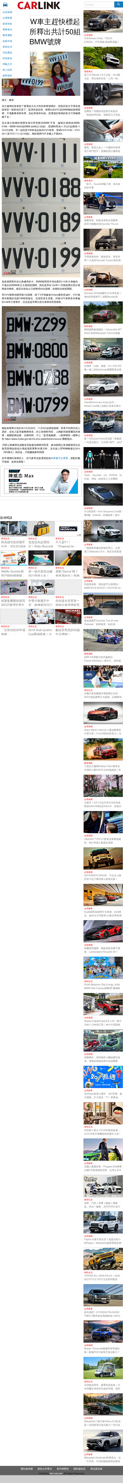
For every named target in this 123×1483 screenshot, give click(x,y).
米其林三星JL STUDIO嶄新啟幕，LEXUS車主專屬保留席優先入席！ (102, 1131)
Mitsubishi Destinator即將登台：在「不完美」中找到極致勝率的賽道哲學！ (102, 1461)
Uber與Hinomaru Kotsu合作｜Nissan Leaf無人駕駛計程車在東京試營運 (102, 405)
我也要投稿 (96, 1468)
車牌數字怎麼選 (59, 458)
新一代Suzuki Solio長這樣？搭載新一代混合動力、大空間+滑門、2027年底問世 (103, 442)
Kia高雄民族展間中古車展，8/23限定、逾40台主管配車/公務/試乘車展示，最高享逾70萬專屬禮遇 (103, 915)
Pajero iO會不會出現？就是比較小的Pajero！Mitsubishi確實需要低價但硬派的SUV (102, 1243)
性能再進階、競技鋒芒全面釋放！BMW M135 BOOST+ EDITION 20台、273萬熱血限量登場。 (102, 587)
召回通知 (7, 52)
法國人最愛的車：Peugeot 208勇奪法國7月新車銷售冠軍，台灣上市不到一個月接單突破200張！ (103, 1170)
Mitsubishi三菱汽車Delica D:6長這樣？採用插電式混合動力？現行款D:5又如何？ (102, 1424)
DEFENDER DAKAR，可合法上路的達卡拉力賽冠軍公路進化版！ (102, 877)
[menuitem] (6, 4)
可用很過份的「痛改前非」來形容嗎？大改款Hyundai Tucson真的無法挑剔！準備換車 (102, 260)
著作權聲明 (63, 1468)
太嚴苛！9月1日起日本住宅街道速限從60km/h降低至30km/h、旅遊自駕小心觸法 (102, 806)
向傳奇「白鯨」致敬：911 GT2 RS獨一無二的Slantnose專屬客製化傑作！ (102, 369)
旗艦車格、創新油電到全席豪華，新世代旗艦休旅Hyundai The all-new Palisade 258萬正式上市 (102, 223)
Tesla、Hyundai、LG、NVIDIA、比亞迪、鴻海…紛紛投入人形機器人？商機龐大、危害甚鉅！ (103, 478)
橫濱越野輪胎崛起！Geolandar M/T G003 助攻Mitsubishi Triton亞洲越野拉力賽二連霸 (103, 333)
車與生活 (7, 46)
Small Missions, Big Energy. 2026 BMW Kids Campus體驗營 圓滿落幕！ (102, 988)
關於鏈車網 (27, 1468)
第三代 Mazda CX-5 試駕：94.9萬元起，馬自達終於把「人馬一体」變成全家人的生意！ (102, 78)
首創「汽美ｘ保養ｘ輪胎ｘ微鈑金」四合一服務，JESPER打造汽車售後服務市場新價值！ (102, 1206)
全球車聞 (7, 12)
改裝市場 (7, 41)
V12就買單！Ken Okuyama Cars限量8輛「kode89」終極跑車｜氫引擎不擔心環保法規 (102, 515)
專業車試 (7, 29)
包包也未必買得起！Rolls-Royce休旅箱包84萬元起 (40, 546)
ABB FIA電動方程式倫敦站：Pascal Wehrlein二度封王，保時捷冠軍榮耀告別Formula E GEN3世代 (103, 660)
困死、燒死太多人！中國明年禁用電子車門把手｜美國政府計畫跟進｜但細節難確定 (102, 151)
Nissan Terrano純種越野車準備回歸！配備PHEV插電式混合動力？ (102, 1350)
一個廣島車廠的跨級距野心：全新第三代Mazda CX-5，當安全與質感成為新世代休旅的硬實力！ (102, 551)
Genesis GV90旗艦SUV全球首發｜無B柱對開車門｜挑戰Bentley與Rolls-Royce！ (103, 296)
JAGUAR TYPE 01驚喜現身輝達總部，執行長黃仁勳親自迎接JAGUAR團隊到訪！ (102, 842)
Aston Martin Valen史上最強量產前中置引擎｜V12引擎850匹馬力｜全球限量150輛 (102, 733)
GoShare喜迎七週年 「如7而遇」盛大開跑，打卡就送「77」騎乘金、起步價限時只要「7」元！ (103, 1097)
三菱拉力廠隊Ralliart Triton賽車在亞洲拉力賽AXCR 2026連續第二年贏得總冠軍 (102, 769)
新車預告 (7, 23)
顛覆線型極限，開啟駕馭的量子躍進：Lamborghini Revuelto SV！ (102, 949)
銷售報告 (7, 75)
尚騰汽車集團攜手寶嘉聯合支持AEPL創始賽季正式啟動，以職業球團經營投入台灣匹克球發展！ (103, 697)
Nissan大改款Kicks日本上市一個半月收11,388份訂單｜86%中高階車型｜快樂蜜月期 (103, 1024)
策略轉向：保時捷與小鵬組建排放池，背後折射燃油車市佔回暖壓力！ (102, 1061)
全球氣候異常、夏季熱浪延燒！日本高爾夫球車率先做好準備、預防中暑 (102, 1388)
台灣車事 (7, 18)
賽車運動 (7, 35)
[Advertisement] (41, 507)
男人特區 (7, 69)
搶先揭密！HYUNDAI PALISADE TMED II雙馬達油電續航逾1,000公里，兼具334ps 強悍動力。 (102, 1315)
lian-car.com (56, 1473)
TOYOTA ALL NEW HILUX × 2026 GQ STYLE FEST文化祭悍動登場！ (102, 1279)
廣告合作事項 (45, 1468)
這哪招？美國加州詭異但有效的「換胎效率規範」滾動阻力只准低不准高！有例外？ (102, 114)
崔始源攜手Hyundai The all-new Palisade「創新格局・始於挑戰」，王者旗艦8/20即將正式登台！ (101, 626)
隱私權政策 (80, 1468)
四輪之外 (7, 64)
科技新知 (7, 58)
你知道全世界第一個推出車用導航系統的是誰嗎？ (68, 604)
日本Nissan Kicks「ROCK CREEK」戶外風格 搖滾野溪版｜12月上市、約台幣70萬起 (102, 41)
